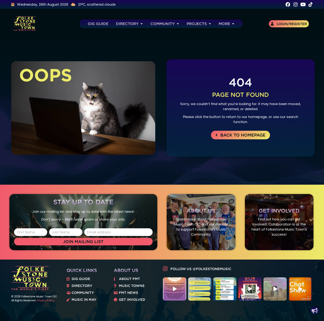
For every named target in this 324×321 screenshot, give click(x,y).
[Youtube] (303, 4)
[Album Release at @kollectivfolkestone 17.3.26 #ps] (275, 289)
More (224, 24)
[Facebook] (288, 4)
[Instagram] (295, 4)
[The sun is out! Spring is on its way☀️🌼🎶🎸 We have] (199, 289)
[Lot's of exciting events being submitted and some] (174, 289)
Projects (197, 24)
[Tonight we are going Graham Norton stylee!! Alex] (300, 289)
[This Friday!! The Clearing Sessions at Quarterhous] (224, 289)
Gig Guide (98, 24)
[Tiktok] (310, 4)
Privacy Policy (45, 300)
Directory (127, 24)
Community (162, 24)
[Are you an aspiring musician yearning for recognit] (250, 289)
